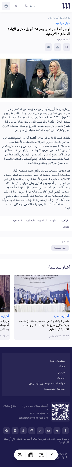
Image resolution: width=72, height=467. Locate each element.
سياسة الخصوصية (54, 389)
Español (42, 220)
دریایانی (60, 377)
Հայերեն (30, 220)
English (53, 220)
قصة (62, 366)
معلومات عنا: (57, 361)
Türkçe (65, 226)
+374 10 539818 (39, 413)
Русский (17, 220)
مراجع (61, 372)
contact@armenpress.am (33, 417)
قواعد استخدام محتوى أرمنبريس (47, 383)
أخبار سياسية (60, 247)
